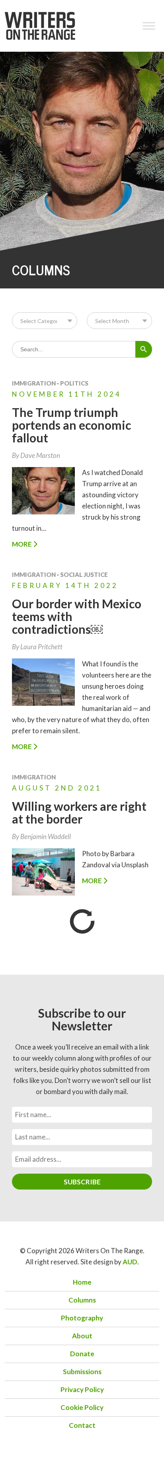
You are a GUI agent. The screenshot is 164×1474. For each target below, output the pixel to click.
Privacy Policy (82, 1389)
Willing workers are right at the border (79, 812)
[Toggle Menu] (149, 25)
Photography (82, 1318)
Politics (74, 383)
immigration (34, 383)
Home (82, 1282)
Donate (82, 1353)
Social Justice (84, 574)
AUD (130, 1262)
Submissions (82, 1371)
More (22, 544)
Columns (82, 1300)
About (82, 1336)
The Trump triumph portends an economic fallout (71, 425)
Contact (82, 1425)
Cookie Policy (82, 1407)
